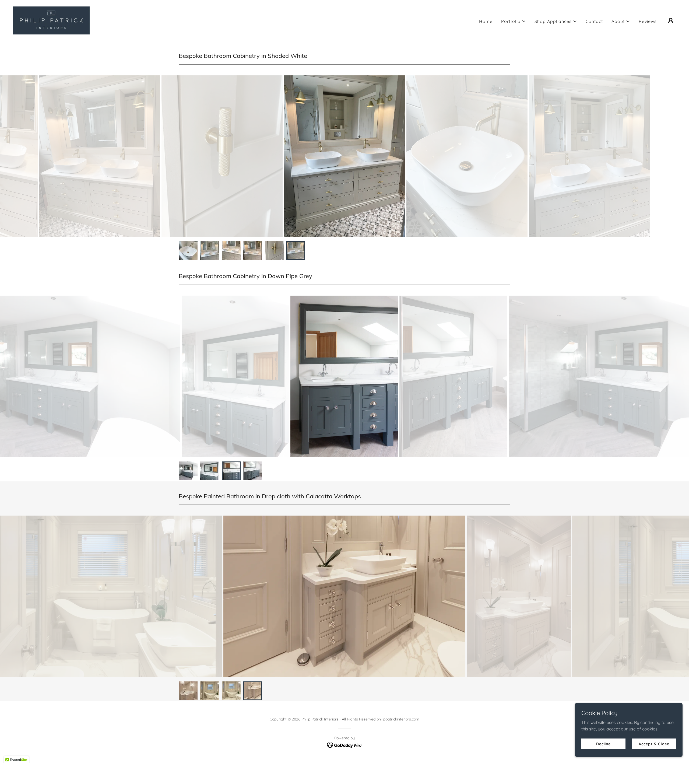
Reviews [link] (648, 21)
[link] (51, 20)
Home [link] (486, 21)
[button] (513, 21)
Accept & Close (654, 743)
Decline (603, 743)
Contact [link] (594, 21)
